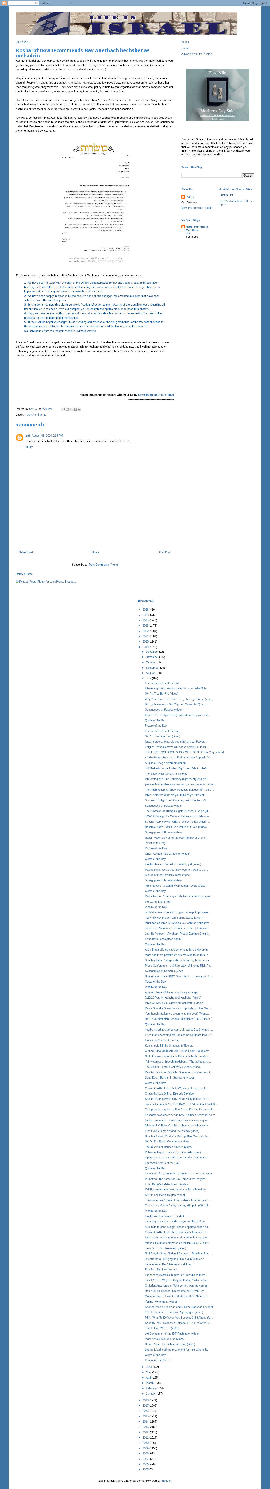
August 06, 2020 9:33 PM (47, 435)
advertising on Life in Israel (156, 394)
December (152, 651)
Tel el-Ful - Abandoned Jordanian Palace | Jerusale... (177, 928)
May (149, 1372)
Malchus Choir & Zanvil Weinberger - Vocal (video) (175, 885)
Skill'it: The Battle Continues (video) (167, 1141)
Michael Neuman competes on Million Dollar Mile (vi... (178, 1243)
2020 (146, 641)
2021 (146, 636)
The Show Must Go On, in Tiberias (166, 773)
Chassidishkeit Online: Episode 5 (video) (169, 1093)
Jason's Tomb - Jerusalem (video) (165, 1248)
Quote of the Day (155, 720)
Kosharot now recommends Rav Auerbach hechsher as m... (181, 1115)
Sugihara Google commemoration (165, 763)
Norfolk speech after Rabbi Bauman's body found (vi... (178, 1056)
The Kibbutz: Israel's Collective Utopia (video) (173, 1066)
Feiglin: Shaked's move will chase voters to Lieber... (176, 747)
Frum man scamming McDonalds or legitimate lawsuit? (178, 1034)
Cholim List (226, 195)
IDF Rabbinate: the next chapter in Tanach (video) (175, 1189)
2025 (146, 615)
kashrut (42, 414)
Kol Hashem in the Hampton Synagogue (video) (174, 1312)
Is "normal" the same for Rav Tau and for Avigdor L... (177, 1179)
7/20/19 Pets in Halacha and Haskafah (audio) (173, 997)
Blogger (165, 1480)
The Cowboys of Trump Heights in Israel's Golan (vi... (177, 811)
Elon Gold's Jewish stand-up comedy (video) (172, 1131)
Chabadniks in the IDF (158, 1360)
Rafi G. (34, 408)
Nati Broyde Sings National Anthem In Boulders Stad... (178, 1253)
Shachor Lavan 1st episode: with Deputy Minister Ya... (178, 960)
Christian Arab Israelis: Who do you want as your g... (177, 1285)
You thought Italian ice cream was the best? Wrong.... (178, 1013)
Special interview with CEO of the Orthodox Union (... (177, 821)
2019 (146, 647)
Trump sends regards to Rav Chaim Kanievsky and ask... (180, 1109)
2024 (146, 620)
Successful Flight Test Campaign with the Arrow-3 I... (177, 800)
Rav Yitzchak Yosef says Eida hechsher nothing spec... (179, 896)
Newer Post (26, 552)
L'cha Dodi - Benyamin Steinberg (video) (169, 1077)
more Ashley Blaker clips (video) (164, 1338)
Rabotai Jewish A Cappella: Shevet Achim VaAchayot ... (179, 1072)
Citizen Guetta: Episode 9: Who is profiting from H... (177, 1088)
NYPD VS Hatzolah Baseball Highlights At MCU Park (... (179, 1018)
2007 (146, 1459)
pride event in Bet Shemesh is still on (168, 1264)
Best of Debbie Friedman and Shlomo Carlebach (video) (179, 1306)
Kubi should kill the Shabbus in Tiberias (169, 1045)
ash (28, 435)
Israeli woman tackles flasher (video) (167, 853)
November (152, 657)
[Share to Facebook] (75, 409)
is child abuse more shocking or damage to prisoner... (177, 912)
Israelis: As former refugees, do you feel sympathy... (177, 1237)
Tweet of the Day (155, 843)
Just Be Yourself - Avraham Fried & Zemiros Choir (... (177, 933)
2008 (146, 1453)
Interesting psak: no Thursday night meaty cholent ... (177, 779)
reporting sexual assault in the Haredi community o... (177, 1157)
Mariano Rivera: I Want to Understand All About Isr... (177, 1296)
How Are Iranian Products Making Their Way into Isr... (178, 1136)
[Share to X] (71, 409)
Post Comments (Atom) (103, 564)
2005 (146, 1469)
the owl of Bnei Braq (157, 901)
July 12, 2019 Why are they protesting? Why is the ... (177, 1280)
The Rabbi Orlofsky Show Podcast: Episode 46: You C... (179, 789)
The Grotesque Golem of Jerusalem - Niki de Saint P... (178, 1200)
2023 (146, 625)
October (151, 662)
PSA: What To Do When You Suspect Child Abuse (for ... (180, 1317)
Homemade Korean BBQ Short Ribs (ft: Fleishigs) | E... (178, 976)
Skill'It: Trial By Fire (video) (161, 693)
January (151, 1393)
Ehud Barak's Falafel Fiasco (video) (166, 1184)
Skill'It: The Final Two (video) (162, 736)
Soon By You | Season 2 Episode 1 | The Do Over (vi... (178, 1322)
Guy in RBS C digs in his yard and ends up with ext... (177, 715)
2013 (146, 1426)
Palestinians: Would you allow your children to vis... (176, 869)
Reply (29, 446)
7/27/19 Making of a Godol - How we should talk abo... (178, 816)
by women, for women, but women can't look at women (178, 1173)
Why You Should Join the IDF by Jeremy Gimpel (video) (179, 699)
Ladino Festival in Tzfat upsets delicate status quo (176, 1120)
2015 (146, 1416)
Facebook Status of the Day (162, 683)
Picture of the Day (156, 725)
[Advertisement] (95, 529)
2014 (146, 1421)
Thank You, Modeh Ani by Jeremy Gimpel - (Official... (177, 1205)
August (150, 673)
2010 (146, 1442)
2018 (146, 1400)
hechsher (31, 414)
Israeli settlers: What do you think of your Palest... (176, 741)
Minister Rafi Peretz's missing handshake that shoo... (177, 1125)
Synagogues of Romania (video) (164, 970)
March (150, 1382)
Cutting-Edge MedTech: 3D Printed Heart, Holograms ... (179, 1050)
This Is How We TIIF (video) (162, 1328)
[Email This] (63, 409)
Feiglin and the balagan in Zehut (164, 1216)
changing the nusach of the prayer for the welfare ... (176, 1221)
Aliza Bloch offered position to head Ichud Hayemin (176, 949)
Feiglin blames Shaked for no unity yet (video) (173, 864)
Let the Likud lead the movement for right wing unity (176, 1349)
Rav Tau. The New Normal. (161, 1269)
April (149, 1377)
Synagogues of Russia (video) (163, 709)
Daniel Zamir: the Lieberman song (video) (170, 1344)
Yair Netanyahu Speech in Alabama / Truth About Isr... (178, 1061)
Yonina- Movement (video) (161, 1301)
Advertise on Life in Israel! (197, 54)
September (153, 667)
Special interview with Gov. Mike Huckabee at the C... (178, 1098)
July (149, 678)
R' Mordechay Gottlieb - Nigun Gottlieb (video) (173, 1152)
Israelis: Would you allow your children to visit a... (175, 1002)
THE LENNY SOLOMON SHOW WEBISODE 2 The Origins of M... (185, 752)
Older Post (164, 552)
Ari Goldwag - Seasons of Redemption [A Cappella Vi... (178, 757)
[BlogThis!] (67, 409)
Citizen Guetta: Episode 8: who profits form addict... (176, 1232)
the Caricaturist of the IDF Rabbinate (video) (172, 1333)
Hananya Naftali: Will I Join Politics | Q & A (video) (176, 827)
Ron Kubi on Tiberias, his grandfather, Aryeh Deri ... (176, 1290)
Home (95, 552)
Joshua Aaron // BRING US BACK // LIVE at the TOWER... (181, 1104)
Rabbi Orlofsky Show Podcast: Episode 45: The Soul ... (179, 1008)
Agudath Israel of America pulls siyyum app (171, 992)
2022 (146, 631)
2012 (146, 1432)
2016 (146, 1410)
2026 (146, 609)
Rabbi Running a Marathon (197, 228)
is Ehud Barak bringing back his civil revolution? (174, 1259)
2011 (146, 1437)
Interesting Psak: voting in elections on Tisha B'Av (176, 688)
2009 (146, 1448)
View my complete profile (196, 207)
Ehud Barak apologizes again (163, 938)
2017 (146, 1405)
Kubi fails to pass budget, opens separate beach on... (177, 1227)
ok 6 (188, 233)
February (152, 1388)
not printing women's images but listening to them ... (177, 1274)
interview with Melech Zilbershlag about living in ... (175, 917)
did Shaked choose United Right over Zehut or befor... (178, 768)
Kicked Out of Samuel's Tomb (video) (167, 875)
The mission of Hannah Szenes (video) (168, 1147)
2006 (146, 1464)
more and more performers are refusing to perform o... (178, 954)
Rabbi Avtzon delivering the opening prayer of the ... (176, 837)
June (149, 1366)
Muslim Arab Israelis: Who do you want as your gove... (178, 922)
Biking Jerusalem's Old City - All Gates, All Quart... (176, 704)
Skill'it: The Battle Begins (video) (165, 1195)
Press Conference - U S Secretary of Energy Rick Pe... (178, 965)
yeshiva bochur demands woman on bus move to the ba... (180, 784)
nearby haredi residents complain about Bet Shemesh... (179, 1029)
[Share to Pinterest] (79, 409)
